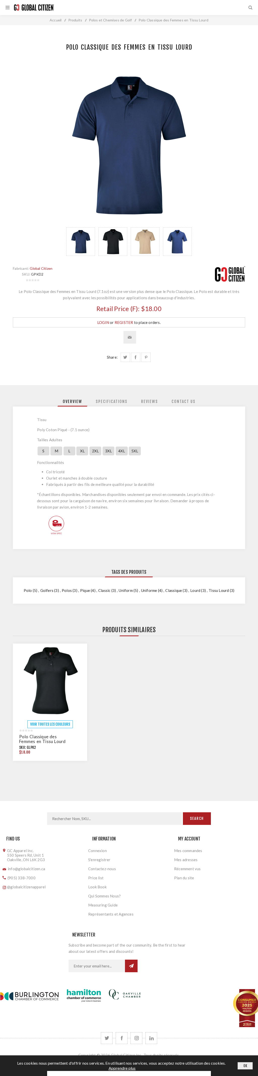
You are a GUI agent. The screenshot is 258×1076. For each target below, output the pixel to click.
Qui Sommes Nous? (104, 896)
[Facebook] (121, 1038)
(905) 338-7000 (22, 878)
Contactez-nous (102, 868)
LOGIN (103, 322)
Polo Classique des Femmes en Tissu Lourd (42, 739)
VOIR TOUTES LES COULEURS (50, 724)
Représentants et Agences (111, 914)
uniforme (149, 590)
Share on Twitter (125, 357)
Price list (96, 878)
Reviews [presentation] (149, 401)
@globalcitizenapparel (26, 887)
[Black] (50, 681)
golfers (46, 590)
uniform (126, 590)
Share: (112, 357)
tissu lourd (219, 590)
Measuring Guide (103, 905)
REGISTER (124, 322)
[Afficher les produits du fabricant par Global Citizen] (230, 280)
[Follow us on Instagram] (136, 1038)
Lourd (195, 590)
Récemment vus (187, 868)
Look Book (97, 887)
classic (104, 590)
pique (85, 590)
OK (245, 1066)
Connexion (97, 850)
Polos (67, 590)
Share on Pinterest (146, 357)
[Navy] (129, 145)
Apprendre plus (122, 1068)
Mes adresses (186, 859)
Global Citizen (41, 268)
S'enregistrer (99, 859)
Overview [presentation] (72, 401)
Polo (28, 590)
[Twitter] (107, 1038)
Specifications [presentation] (111, 401)
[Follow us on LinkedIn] (151, 1038)
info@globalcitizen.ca (26, 868)
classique (173, 590)
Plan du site (184, 878)
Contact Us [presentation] (184, 401)
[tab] (72, 401)
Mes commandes (188, 850)
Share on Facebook (135, 357)
